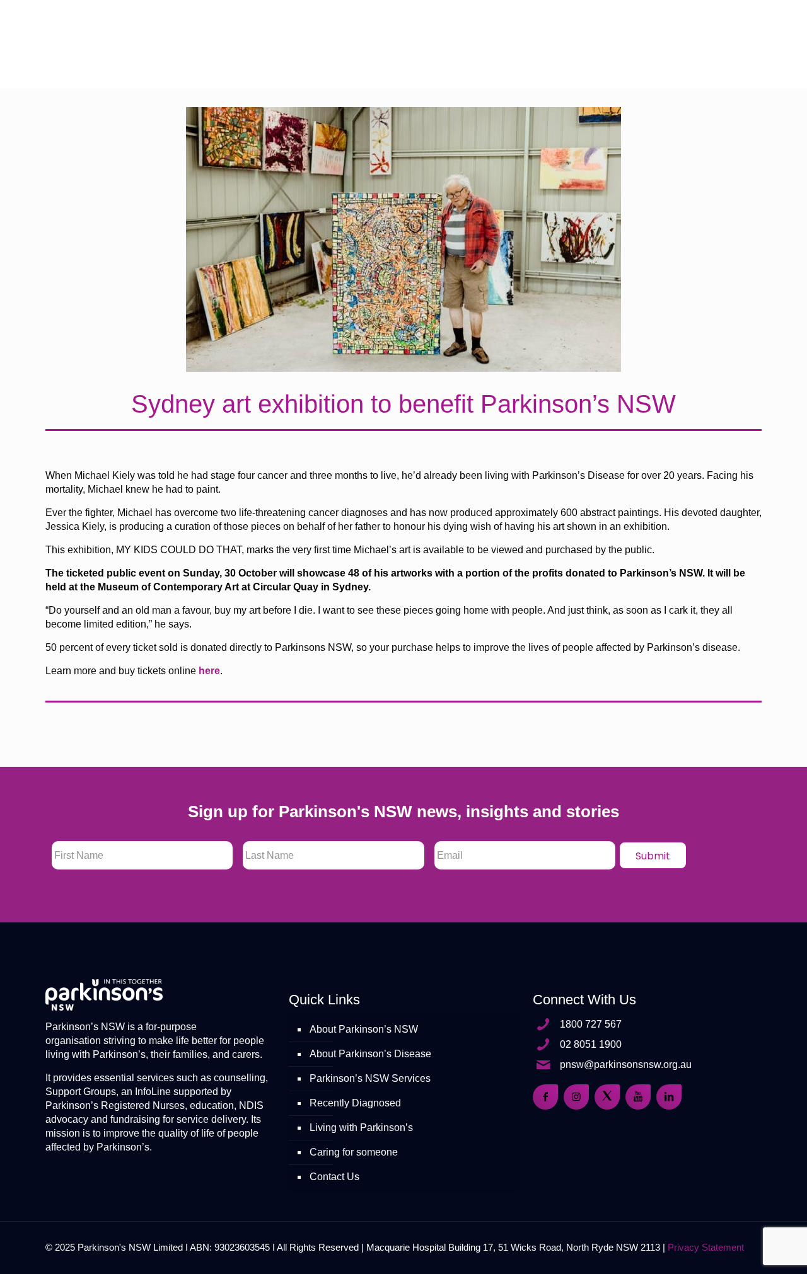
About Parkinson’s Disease (370, 1053)
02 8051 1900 (591, 1044)
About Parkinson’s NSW (364, 1029)
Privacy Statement (706, 1247)
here (209, 670)
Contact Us (334, 1176)
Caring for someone (354, 1152)
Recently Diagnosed (355, 1103)
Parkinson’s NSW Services (370, 1078)
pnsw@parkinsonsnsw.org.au (626, 1064)
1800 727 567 (591, 1024)
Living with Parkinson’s (361, 1127)
